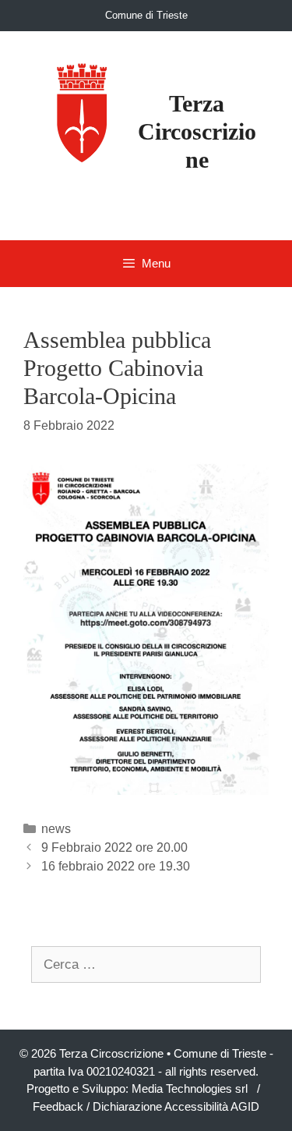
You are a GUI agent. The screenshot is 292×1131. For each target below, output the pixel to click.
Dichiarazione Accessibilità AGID (176, 1106)
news (56, 828)
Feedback (58, 1106)
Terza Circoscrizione (197, 131)
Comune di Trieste (146, 15)
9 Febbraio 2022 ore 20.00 (114, 847)
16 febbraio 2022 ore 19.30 (115, 866)
